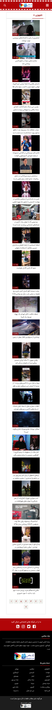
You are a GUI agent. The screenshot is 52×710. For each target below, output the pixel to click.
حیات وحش (46, 683)
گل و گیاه (47, 691)
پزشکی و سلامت (45, 687)
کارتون (48, 676)
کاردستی (31, 673)
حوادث (48, 673)
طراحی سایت (27, 703)
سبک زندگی (31, 680)
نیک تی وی (15, 680)
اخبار (32, 676)
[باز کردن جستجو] (5, 5)
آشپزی (32, 687)
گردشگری (15, 673)
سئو (22, 703)
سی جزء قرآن (30, 691)
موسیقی (16, 676)
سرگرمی (32, 669)
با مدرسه (15, 691)
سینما (32, 683)
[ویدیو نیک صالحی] (26, 5)
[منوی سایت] (47, 5)
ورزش (16, 669)
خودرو (16, 683)
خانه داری (15, 687)
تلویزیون (47, 680)
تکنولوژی (47, 669)
